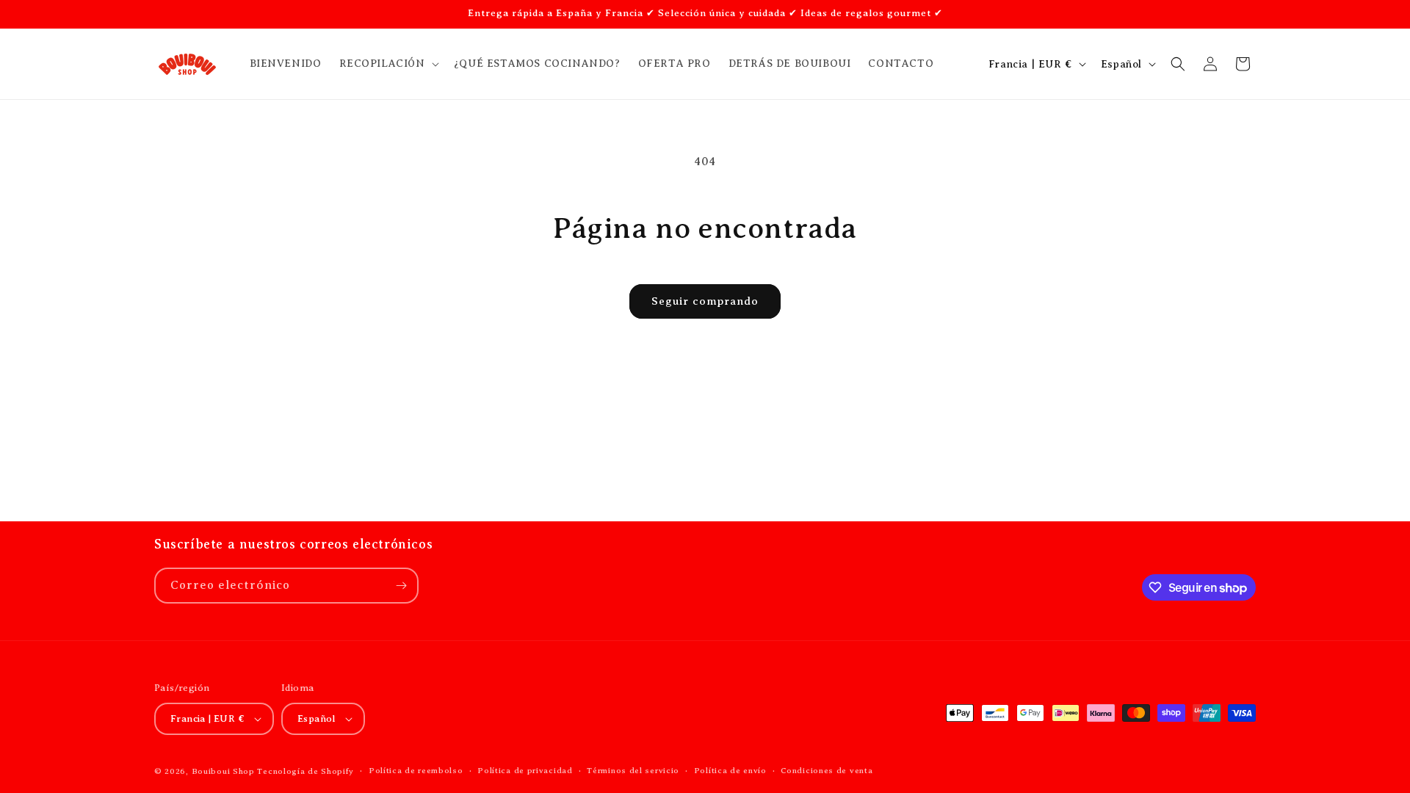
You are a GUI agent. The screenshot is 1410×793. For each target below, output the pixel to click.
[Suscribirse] (401, 586)
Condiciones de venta (826, 770)
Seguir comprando (705, 301)
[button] (387, 63)
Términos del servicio (633, 770)
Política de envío (730, 770)
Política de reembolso (416, 770)
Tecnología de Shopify (305, 771)
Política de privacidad (524, 770)
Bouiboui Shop (223, 771)
